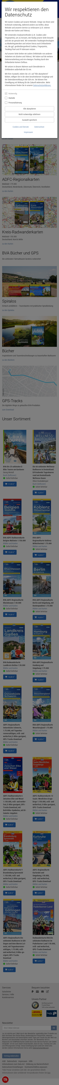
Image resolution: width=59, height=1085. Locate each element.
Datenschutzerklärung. (42, 85)
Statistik (11, 98)
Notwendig (12, 93)
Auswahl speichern (29, 120)
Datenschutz (39, 127)
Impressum (28, 132)
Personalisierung (15, 102)
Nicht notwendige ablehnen (29, 114)
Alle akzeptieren (29, 109)
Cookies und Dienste (21, 127)
